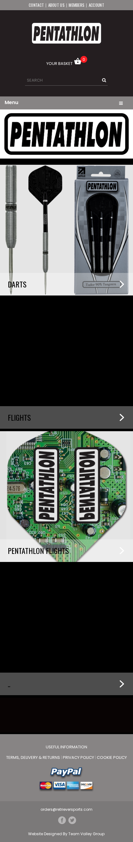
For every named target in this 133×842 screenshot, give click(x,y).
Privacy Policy (79, 757)
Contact (36, 5)
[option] (66, 134)
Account (96, 5)
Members (76, 5)
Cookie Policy (112, 757)
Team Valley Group (86, 833)
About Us (56, 5)
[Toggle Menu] (121, 103)
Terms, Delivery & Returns (33, 757)
